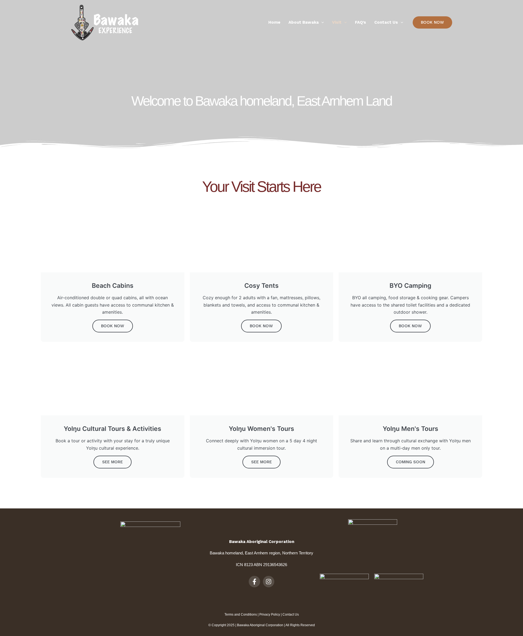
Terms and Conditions (240, 614)
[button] (432, 22)
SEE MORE (112, 461)
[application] (321, 22)
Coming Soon (410, 461)
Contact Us (290, 614)
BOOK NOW (112, 325)
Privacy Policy (269, 614)
